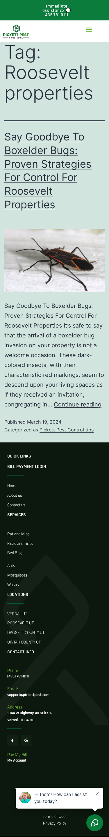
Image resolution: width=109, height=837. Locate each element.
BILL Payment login (26, 467)
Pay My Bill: (17, 754)
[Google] (26, 740)
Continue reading (77, 404)
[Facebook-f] (12, 740)
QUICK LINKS (19, 456)
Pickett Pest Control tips (67, 430)
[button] (89, 29)
